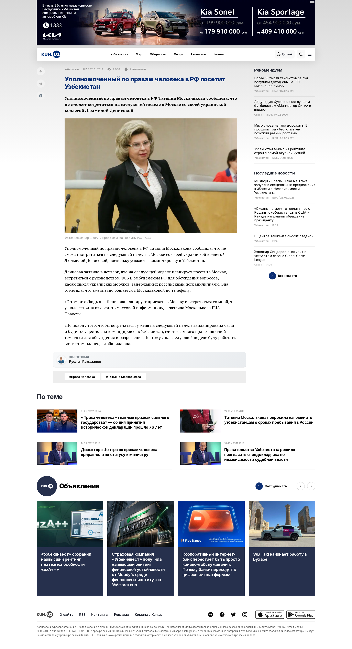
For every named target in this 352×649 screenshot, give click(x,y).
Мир (139, 54)
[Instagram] (244, 614)
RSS (82, 615)
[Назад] (41, 71)
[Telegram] (41, 83)
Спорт (179, 54)
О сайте (66, 615)
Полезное (198, 54)
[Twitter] (233, 614)
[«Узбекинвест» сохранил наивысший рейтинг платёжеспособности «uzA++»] (70, 548)
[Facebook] (41, 96)
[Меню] (309, 54)
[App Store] (269, 614)
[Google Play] (300, 614)
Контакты (99, 615)
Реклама (121, 615)
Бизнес (219, 54)
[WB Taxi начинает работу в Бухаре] (282, 548)
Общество (158, 54)
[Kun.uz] (51, 54)
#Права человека (82, 377)
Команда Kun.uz (149, 615)
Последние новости (274, 173)
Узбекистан (119, 54)
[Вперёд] (311, 486)
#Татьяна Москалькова (123, 377)
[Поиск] (301, 54)
